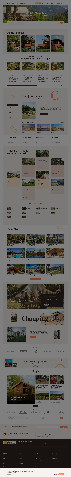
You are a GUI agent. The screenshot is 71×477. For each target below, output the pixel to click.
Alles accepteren (61, 474)
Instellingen (55, 474)
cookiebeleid (9, 474)
